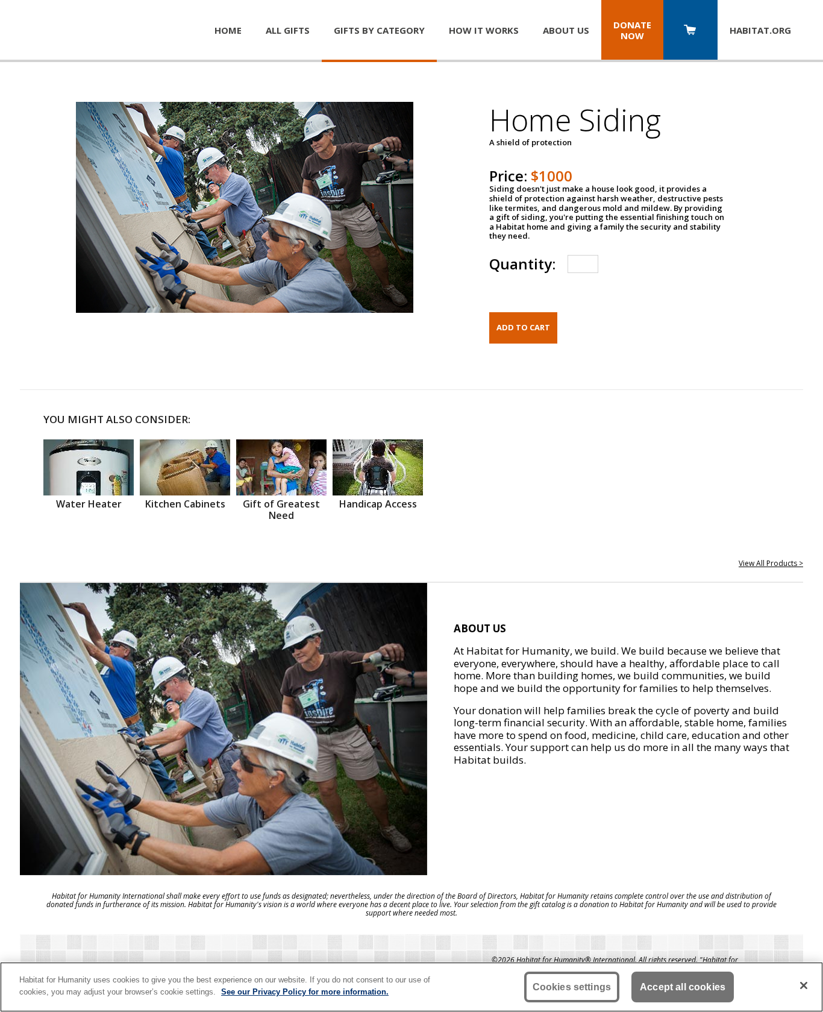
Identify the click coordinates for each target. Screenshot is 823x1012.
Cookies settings (572, 987)
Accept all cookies (682, 987)
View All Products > (771, 563)
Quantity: (522, 264)
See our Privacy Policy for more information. (305, 991)
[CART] (690, 31)
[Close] (803, 985)
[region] (411, 987)
